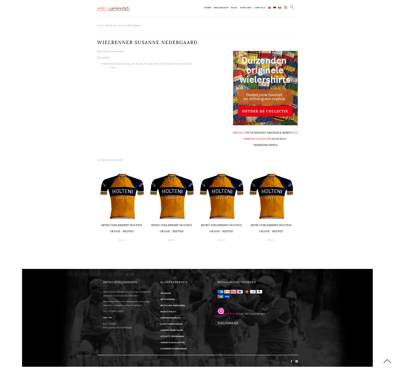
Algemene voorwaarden (173, 348)
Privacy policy (168, 311)
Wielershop (221, 7)
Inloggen (165, 293)
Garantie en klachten (172, 342)
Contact (260, 7)
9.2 (238, 313)
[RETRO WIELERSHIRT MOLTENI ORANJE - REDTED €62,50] (122, 171)
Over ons (246, 7)
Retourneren (167, 299)
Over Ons (107, 317)
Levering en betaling (171, 330)
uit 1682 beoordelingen (252, 313)
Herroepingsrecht (170, 317)
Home (207, 7)
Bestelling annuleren (172, 305)
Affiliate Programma (172, 336)
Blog (234, 7)
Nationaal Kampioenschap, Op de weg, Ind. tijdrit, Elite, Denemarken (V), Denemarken (147, 63)
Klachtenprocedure (171, 324)
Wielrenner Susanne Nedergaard (123, 25)
